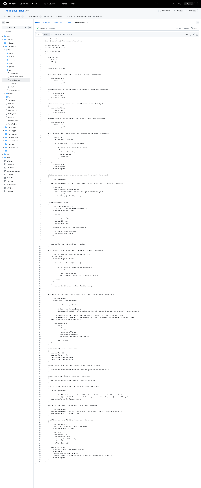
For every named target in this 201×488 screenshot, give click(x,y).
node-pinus (11, 11)
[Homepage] (5, 3)
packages (46, 22)
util (69, 22)
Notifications (166, 10)
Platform (12, 4)
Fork (179, 10)
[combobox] (17, 31)
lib (65, 22)
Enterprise (63, 4)
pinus (21, 11)
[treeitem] (16, 80)
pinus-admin (57, 22)
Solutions (24, 4)
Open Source (49, 4)
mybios (42, 28)
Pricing (74, 4)
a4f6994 (179, 28)
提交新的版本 (50, 28)
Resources (36, 4)
